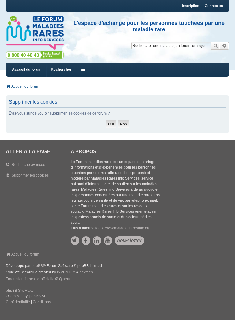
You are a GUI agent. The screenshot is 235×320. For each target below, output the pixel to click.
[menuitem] (18, 302)
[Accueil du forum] (35, 33)
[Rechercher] (215, 45)
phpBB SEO (39, 296)
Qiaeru (64, 279)
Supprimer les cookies (30, 175)
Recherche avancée (28, 164)
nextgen (86, 272)
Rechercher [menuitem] (61, 69)
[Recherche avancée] (224, 45)
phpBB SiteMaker (20, 290)
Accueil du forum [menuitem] (27, 69)
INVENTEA (66, 272)
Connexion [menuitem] (214, 6)
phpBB (37, 266)
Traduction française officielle (30, 279)
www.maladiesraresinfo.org (128, 228)
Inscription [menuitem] (190, 6)
